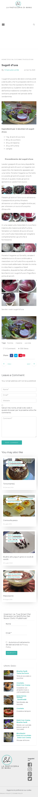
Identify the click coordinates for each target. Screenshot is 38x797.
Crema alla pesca (10, 520)
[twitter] (15, 355)
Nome (8, 624)
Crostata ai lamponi (24, 711)
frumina (10, 343)
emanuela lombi (12, 70)
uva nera (28, 343)
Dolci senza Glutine (15, 538)
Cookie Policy (17, 793)
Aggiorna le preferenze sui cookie (19, 790)
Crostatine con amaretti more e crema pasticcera (23, 690)
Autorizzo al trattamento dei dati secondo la (18, 644)
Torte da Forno (23, 673)
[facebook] (11, 355)
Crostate (20, 683)
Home (4, 59)
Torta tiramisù (9, 484)
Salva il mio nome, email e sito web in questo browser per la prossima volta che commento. (19, 410)
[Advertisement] (19, 28)
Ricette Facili (22, 671)
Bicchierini (12, 498)
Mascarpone (8, 596)
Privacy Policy (5, 793)
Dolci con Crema (14, 501)
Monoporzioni (13, 541)
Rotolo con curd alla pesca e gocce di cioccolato (24, 727)
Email (9, 633)
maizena (19, 343)
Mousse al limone (23, 740)
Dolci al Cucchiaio (14, 59)
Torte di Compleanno (15, 465)
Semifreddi (21, 699)
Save (23, 355)
